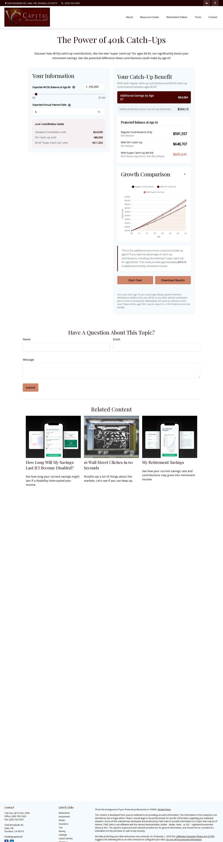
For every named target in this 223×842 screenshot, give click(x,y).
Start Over (135, 280)
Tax (60, 827)
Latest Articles (66, 838)
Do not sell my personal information (184, 839)
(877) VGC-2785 (22, 813)
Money (62, 831)
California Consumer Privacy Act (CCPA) (195, 836)
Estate (62, 820)
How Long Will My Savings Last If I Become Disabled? (50, 464)
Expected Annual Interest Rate (51, 104)
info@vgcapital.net (13, 836)
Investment (64, 816)
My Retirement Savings (163, 462)
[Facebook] (215, 3)
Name (26, 339)
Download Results (173, 280)
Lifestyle (63, 834)
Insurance (63, 823)
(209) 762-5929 (72, 3)
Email (116, 339)
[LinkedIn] (206, 3)
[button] (129, 17)
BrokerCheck (164, 809)
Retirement (64, 812)
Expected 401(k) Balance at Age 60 (53, 87)
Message (28, 359)
